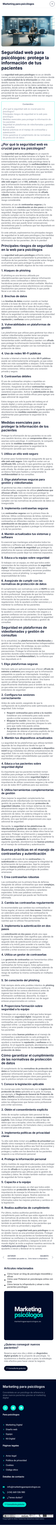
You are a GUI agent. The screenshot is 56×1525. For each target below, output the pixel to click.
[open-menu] (52, 3)
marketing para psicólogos (14, 1246)
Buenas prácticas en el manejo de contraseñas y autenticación (25, 131)
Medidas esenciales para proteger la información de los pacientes (27, 121)
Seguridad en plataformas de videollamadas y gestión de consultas (27, 126)
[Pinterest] (13, 1407)
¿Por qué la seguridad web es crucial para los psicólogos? (24, 110)
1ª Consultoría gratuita (16, 1368)
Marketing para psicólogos (18, 3)
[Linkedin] (21, 1407)
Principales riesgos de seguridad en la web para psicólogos (25, 115)
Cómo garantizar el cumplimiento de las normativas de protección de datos (26, 136)
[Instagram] (5, 1407)
